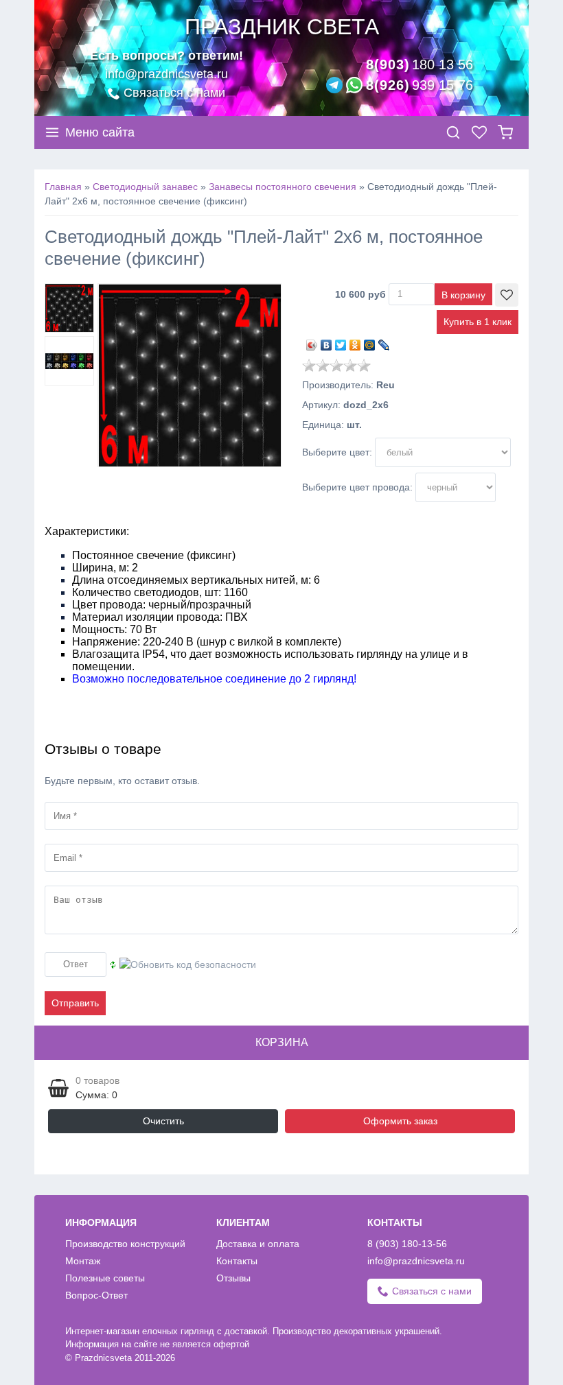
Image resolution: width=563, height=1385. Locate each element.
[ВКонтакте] (326, 341)
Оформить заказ (400, 1120)
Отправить (75, 1002)
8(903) (419, 64)
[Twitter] (341, 341)
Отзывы (233, 1277)
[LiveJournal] (384, 341)
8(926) (419, 85)
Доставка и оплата (257, 1243)
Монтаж (82, 1260)
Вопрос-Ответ (96, 1295)
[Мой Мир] (370, 341)
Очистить (163, 1120)
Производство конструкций (125, 1243)
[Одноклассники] (355, 341)
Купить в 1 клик (478, 321)
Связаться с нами (174, 92)
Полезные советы (105, 1277)
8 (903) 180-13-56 (407, 1243)
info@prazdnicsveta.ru (166, 74)
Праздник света (282, 26)
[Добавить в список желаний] (506, 295)
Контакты (236, 1260)
